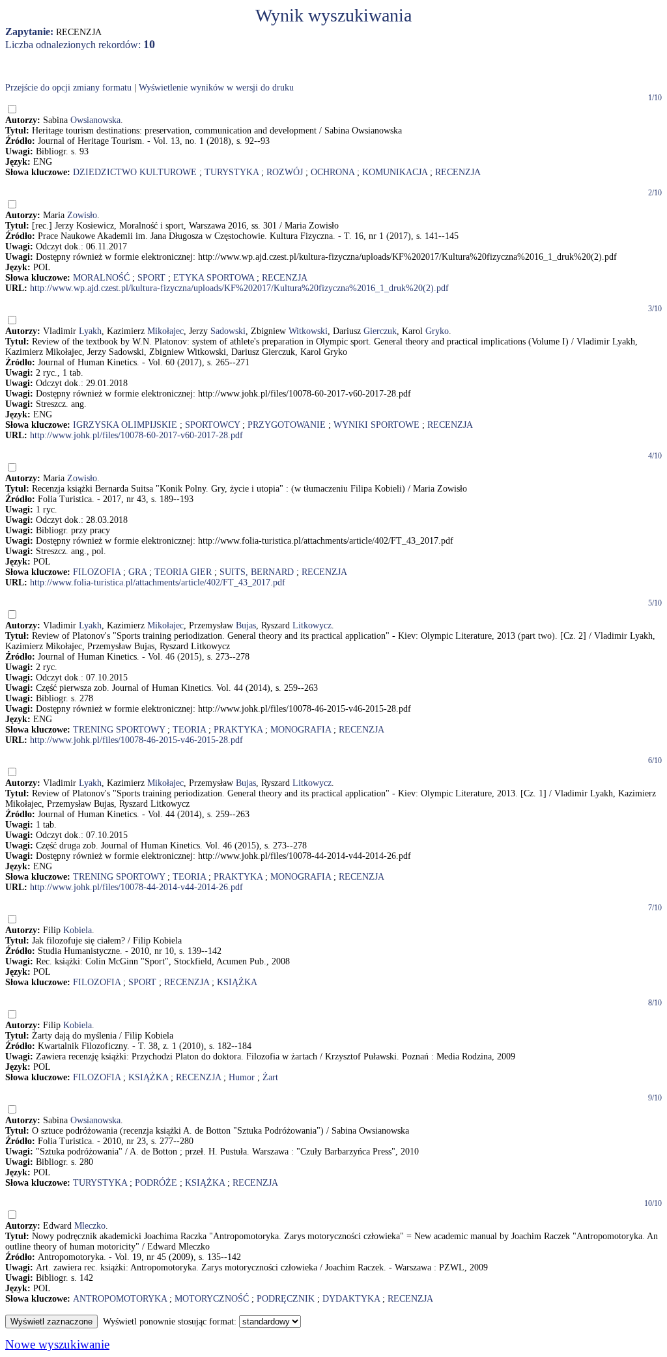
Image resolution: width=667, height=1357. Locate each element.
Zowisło (82, 215)
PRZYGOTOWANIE (287, 425)
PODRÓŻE (156, 1183)
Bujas (246, 625)
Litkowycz (312, 625)
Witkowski (308, 331)
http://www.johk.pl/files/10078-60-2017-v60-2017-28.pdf (136, 435)
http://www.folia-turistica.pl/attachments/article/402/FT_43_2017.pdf (157, 582)
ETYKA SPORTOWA (213, 278)
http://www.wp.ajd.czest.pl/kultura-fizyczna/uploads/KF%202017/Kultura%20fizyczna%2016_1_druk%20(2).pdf (239, 288)
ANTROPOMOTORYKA (120, 1299)
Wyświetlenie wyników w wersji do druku (216, 87)
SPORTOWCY (212, 425)
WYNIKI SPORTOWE (376, 425)
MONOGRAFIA (300, 729)
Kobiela (77, 930)
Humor (242, 1077)
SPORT (151, 278)
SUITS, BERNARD (257, 572)
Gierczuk (380, 331)
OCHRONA (332, 172)
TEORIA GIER (183, 572)
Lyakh (90, 331)
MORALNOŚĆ (101, 278)
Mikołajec (165, 331)
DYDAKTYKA (351, 1299)
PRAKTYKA (238, 729)
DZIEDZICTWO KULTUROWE (135, 172)
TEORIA (189, 729)
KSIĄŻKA (237, 982)
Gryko (437, 331)
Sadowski (228, 331)
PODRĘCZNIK (286, 1299)
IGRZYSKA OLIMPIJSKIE (125, 425)
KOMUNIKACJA (394, 172)
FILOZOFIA (97, 572)
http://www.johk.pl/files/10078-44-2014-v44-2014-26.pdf (136, 887)
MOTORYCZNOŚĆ (212, 1299)
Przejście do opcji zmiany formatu (68, 87)
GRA (137, 572)
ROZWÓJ (284, 172)
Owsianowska (95, 120)
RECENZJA (458, 172)
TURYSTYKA (232, 172)
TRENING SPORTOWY (119, 729)
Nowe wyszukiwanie (57, 1344)
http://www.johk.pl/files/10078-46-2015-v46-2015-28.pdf (136, 740)
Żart (270, 1077)
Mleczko (90, 1226)
